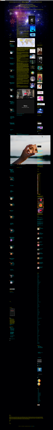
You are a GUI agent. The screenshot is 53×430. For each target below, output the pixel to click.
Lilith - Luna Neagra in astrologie (41, 248)
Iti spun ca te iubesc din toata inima (41, 244)
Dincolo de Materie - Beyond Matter (12, 197)
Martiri (37, 333)
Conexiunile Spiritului (12, 258)
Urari (37, 334)
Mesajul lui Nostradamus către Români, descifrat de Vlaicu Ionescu (41, 233)
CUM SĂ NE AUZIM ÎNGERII (13, 240)
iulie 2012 (39, 396)
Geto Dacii (11, 190)
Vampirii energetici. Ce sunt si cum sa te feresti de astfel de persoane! (40, 157)
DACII (37, 294)
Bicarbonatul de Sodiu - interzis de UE (41, 238)
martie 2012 (39, 399)
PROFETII (38, 295)
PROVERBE (38, 342)
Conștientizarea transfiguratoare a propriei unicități (12, 165)
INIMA (37, 297)
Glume (37, 332)
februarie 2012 (39, 400)
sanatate (38, 287)
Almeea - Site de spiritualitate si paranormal (11, 170)
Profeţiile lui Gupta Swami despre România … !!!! (41, 267)
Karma (37, 315)
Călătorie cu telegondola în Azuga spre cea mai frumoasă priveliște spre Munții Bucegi (40, 347)
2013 (38, 391)
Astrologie (38, 314)
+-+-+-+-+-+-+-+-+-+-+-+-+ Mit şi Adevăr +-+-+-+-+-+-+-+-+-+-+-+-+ (25, 2)
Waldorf (38, 336)
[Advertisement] (12, 30)
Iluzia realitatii (11, 269)
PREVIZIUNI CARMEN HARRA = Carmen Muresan (41, 253)
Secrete (38, 285)
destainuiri (38, 289)
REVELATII (38, 276)
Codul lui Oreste (11, 185)
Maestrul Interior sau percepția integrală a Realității (12, 224)
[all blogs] (38, 377)
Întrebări (38, 305)
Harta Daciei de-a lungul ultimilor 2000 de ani (41, 228)
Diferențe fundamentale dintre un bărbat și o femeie (40, 221)
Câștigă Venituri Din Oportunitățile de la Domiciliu (11, 191)
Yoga (37, 316)
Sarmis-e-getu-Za (12, 262)
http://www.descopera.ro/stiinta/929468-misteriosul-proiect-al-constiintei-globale (23, 134)
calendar (38, 313)
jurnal (37, 317)
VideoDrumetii (38, 335)
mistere (38, 286)
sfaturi (37, 278)
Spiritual (38, 279)
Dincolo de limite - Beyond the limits (12, 177)
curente (38, 325)
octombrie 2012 (39, 394)
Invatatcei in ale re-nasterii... (13, 282)
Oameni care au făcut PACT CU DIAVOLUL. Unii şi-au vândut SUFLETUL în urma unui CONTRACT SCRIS (40, 151)
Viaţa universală (38, 324)
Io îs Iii (11, 318)
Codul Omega (11, 69)
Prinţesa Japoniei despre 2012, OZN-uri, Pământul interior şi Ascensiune (41, 263)
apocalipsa (38, 304)
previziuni (38, 298)
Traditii (37, 323)
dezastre (38, 296)
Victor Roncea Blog (12, 116)
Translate (14, 289)
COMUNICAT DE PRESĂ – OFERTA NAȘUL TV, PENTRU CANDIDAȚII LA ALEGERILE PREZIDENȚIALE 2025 (12, 103)
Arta (37, 326)
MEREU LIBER (11, 101)
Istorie (37, 288)
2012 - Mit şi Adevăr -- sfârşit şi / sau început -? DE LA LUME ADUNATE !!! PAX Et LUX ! (12, 238)
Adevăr (38, 307)
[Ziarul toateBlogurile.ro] (38, 131)
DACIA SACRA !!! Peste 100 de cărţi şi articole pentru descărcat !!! (41, 258)
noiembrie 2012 (39, 393)
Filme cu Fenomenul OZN (13, 276)
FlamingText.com (20, 167)
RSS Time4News (39, 357)
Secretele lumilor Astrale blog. (11, 210)
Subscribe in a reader (12, 292)
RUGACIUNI (38, 306)
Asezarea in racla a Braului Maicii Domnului (40, 82)
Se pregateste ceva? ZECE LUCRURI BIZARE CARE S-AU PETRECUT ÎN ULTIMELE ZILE (40, 161)
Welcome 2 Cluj (39, 346)
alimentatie (38, 343)
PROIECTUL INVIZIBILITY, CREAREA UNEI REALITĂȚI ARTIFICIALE (39, 154)
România (38, 277)
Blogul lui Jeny (11, 252)
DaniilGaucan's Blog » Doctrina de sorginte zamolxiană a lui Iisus (12, 123)
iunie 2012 (39, 397)
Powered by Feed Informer (41, 167)
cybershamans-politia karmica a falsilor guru (12, 82)
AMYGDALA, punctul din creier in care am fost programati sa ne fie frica (40, 165)
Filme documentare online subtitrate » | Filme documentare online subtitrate (12, 332)
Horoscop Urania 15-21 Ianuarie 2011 (12, 63)
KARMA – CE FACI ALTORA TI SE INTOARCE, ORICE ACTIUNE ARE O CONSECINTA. (40, 219)
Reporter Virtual (11, 129)
